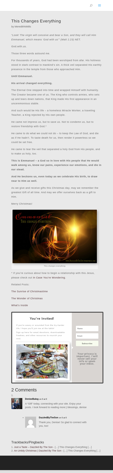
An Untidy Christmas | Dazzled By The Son (37, 450)
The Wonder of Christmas (27, 298)
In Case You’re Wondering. (49, 277)
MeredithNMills (23, 26)
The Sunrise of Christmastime (29, 291)
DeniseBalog (32, 399)
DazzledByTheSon (48, 417)
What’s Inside (19, 305)
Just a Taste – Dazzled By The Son (33, 447)
